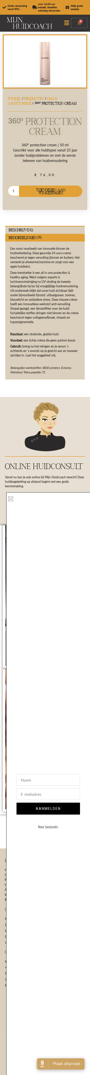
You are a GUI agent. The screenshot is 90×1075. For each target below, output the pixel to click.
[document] (45, 537)
